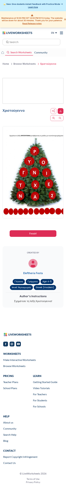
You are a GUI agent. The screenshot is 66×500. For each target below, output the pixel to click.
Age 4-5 (47, 281)
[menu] (61, 33)
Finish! (33, 233)
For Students (40, 400)
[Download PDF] (60, 111)
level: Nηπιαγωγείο (21, 287)
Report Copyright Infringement (20, 456)
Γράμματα (33, 281)
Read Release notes (32, 23)
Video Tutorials (41, 388)
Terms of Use (33, 479)
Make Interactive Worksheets (19, 359)
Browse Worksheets (14, 365)
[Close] (65, 19)
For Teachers (40, 394)
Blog (5, 440)
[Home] (17, 32)
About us (8, 422)
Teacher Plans (10, 382)
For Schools (39, 406)
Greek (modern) (45, 287)
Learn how (33, 7)
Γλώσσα (19, 281)
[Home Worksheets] (2, 52)
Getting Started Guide (45, 382)
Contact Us (9, 462)
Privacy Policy (33, 482)
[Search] (6, 41)
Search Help (9, 434)
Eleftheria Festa (33, 273)
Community (9, 428)
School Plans (10, 388)
